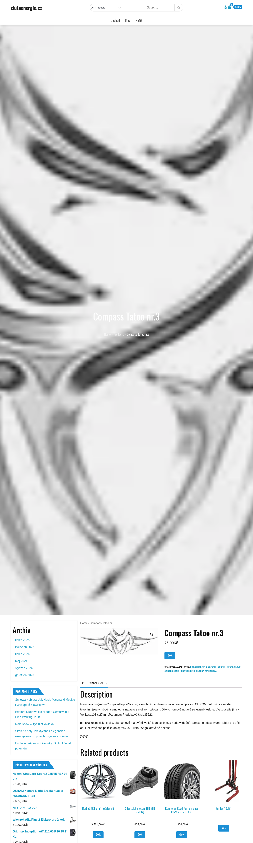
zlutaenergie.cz (26, 7)
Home (84, 623)
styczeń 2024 (24, 668)
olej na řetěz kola (206, 671)
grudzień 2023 (24, 675)
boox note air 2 (198, 667)
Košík (139, 20)
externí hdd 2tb (216, 667)
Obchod (115, 20)
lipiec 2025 (22, 640)
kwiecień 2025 (24, 647)
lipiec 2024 (22, 654)
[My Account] (225, 7)
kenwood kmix (187, 671)
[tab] (94, 683)
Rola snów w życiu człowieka (34, 724)
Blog (128, 20)
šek (169, 655)
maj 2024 (21, 661)
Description (92, 683)
